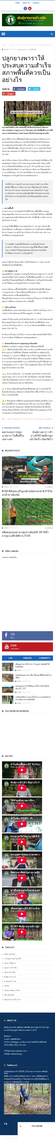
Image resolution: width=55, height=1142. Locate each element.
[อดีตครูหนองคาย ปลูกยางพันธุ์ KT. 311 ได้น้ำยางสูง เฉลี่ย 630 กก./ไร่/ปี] (27, 511)
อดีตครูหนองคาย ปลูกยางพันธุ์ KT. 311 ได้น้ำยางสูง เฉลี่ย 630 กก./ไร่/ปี (25, 533)
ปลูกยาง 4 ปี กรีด (10, 968)
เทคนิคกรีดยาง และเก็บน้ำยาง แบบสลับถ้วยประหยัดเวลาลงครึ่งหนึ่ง (32, 698)
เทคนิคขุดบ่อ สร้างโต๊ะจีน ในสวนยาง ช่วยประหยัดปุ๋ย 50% (26, 1072)
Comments (44, 658)
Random (27, 658)
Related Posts (12, 451)
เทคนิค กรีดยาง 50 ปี (12, 990)
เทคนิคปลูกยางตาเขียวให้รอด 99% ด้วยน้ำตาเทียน (33, 676)
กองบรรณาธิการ (22, 49)
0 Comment (32, 49)
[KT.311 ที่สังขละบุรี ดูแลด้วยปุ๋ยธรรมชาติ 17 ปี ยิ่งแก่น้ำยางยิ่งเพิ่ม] (27, 470)
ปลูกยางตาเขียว (10, 972)
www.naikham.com (19, 1051)
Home (17, 3)
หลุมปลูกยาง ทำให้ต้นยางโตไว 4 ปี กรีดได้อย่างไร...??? (32, 687)
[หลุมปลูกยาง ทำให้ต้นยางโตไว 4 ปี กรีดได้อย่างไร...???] (7, 689)
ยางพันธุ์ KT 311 (10, 981)
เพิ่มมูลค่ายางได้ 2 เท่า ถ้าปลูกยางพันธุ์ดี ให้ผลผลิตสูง (32, 665)
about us (26, 3)
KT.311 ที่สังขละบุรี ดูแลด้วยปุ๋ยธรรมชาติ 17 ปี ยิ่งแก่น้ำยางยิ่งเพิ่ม (27, 492)
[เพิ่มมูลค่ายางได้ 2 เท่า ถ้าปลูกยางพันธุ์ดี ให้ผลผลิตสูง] (7, 667)
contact (36, 3)
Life (10, 658)
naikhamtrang (16, 1054)
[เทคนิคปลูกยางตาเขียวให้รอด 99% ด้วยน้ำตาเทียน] (7, 678)
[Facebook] (25, 8)
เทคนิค (19, 670)
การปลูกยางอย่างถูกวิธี (12, 959)
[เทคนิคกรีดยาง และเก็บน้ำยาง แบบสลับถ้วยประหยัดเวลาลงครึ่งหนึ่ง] (7, 700)
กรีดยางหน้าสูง (9, 954)
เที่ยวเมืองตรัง (9, 995)
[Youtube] (30, 8)
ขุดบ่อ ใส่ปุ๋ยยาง (10, 963)
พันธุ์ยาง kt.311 (10, 977)
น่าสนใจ (11, 45)
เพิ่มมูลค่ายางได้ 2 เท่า (12, 1000)
